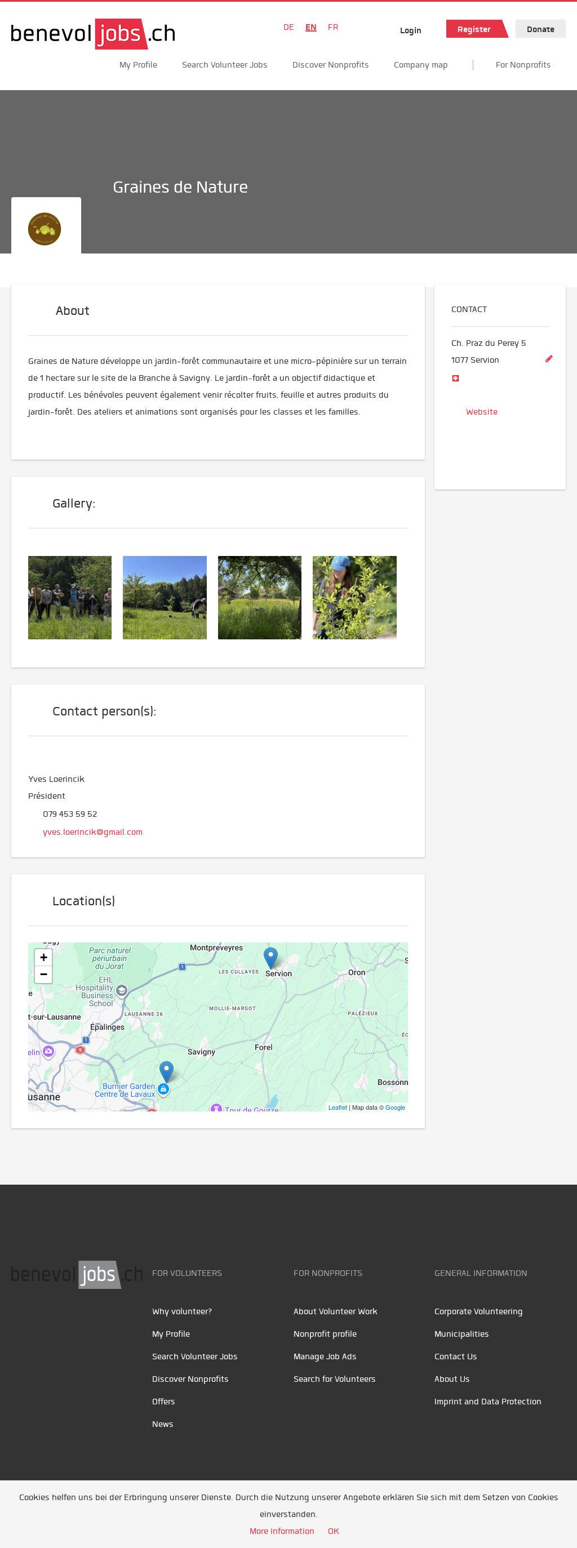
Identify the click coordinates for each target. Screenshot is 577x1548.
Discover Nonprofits (330, 65)
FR (333, 27)
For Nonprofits (523, 65)
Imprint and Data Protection (488, 1401)
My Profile (138, 65)
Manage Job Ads (325, 1356)
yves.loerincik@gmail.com (93, 832)
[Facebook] (22, 1324)
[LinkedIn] (73, 1324)
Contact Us (455, 1356)
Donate (540, 29)
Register (474, 29)
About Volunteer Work (336, 1311)
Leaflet (338, 1106)
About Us (452, 1379)
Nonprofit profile (325, 1334)
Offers (163, 1401)
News (163, 1424)
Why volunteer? (182, 1311)
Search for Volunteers (335, 1379)
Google (395, 1106)
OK (333, 1531)
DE (288, 27)
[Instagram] (96, 1324)
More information (282, 1531)
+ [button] (43, 957)
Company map (421, 65)
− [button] (43, 974)
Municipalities (461, 1334)
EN (311, 27)
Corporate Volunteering (478, 1311)
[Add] (548, 359)
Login (410, 30)
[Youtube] (48, 1324)
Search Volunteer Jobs (225, 65)
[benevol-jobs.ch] (93, 34)
